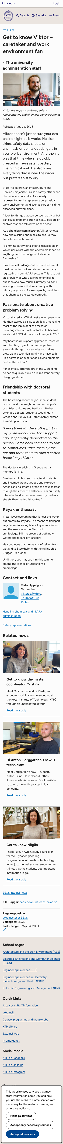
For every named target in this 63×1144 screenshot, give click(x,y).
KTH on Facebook (14, 1057)
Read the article (16, 710)
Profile (25, 602)
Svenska (41, 15)
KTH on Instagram (14, 1072)
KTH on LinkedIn (13, 1065)
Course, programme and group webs (25, 1019)
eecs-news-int (29, 902)
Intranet (7, 3)
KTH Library (10, 1026)
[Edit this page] (4, 929)
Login (56, 3)
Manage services (21, 1115)
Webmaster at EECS (15, 917)
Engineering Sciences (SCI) (20, 970)
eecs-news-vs (48, 902)
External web (11, 1033)
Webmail (8, 1012)
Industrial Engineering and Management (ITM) (31, 988)
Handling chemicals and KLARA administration (22, 613)
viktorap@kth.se (31, 593)
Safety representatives (17, 625)
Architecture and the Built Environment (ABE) (31, 951)
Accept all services (22, 1134)
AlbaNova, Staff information (20, 1005)
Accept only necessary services (30, 1125)
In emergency (11, 1040)
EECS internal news (15, 892)
